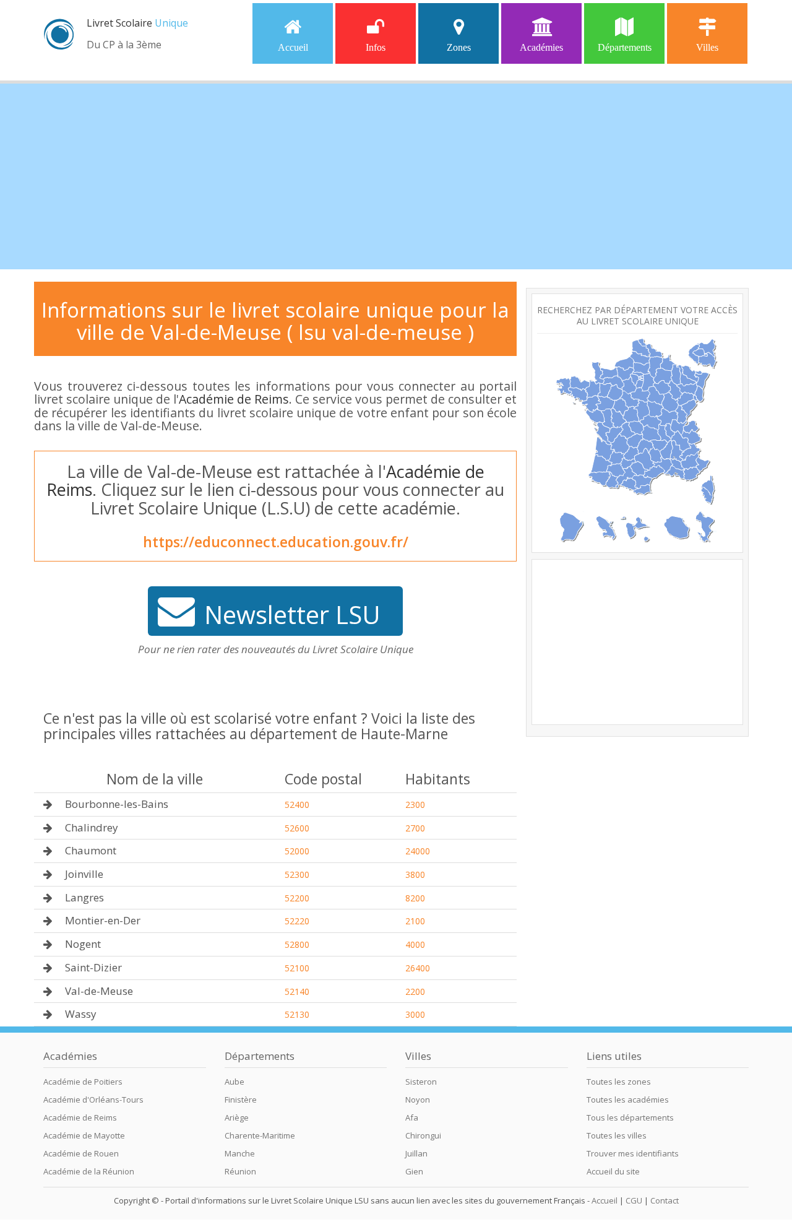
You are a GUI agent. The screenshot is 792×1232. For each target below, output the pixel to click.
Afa (411, 1117)
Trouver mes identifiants (633, 1153)
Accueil (293, 47)
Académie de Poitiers (83, 1081)
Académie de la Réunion (88, 1171)
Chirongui (423, 1135)
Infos (375, 47)
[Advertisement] (396, 176)
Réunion (240, 1171)
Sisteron (421, 1081)
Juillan (416, 1153)
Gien (414, 1171)
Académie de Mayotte (84, 1135)
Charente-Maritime (260, 1135)
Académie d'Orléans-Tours (93, 1099)
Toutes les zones (619, 1081)
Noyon (417, 1099)
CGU (634, 1200)
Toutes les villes (617, 1135)
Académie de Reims (234, 399)
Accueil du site (613, 1171)
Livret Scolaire (137, 23)
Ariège (237, 1117)
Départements (625, 47)
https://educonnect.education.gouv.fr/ (275, 542)
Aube (234, 1081)
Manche (240, 1153)
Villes (707, 47)
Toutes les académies (628, 1099)
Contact (664, 1200)
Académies (541, 47)
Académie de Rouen (81, 1153)
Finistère (241, 1099)
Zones (459, 47)
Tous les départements (630, 1117)
